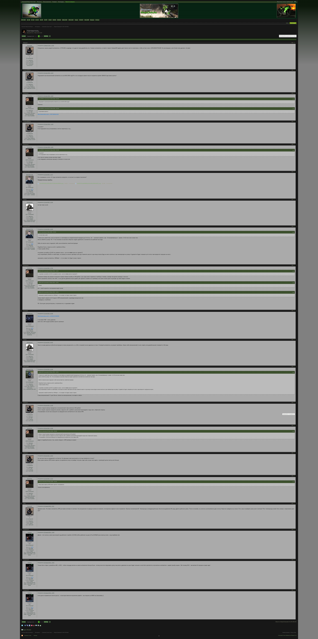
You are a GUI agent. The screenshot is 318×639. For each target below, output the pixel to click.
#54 (293, 425)
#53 (293, 402)
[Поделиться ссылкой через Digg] (25, 625)
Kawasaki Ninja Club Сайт (29, 1)
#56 (293, 476)
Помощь (35, 635)
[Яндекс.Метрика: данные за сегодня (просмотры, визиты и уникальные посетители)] (26, 629)
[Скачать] (40, 625)
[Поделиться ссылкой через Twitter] (22, 625)
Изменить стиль (27, 635)
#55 (293, 453)
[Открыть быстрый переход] (295, 1)
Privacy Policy (293, 632)
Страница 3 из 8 (30, 36)
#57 (293, 503)
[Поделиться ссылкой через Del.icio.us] (27, 625)
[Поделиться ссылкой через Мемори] (31, 625)
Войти (287, 23)
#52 (293, 366)
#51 (293, 339)
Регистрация (293, 23)
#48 (293, 226)
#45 (293, 144)
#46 (293, 171)
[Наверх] (159, 636)
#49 (293, 265)
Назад (23, 36)
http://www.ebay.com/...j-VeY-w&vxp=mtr (48, 114)
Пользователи (47, 1)
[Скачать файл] (38, 183)
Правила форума (286, 632)
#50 (293, 310)
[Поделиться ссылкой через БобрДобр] (34, 625)
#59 (293, 559)
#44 (293, 121)
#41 (293, 42)
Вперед (46, 36)
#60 (293, 590)
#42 (293, 70)
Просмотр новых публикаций (285, 1)
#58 (293, 529)
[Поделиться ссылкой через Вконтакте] (29, 625)
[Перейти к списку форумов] (159, 10)
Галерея (54, 1)
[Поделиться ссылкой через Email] (36, 625)
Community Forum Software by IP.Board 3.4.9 (287, 635)
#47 (293, 199)
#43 (293, 93)
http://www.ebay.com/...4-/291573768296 (48, 316)
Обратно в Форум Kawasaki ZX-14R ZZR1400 (285, 621)
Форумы (39, 1)
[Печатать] (38, 625)
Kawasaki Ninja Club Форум (27, 632)
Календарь (61, 1)
